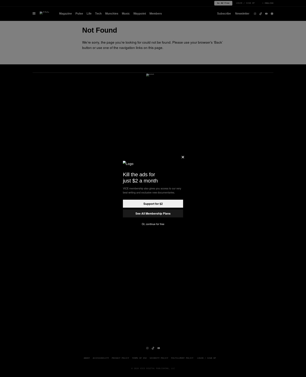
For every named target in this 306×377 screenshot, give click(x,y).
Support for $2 (153, 204)
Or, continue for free (153, 224)
